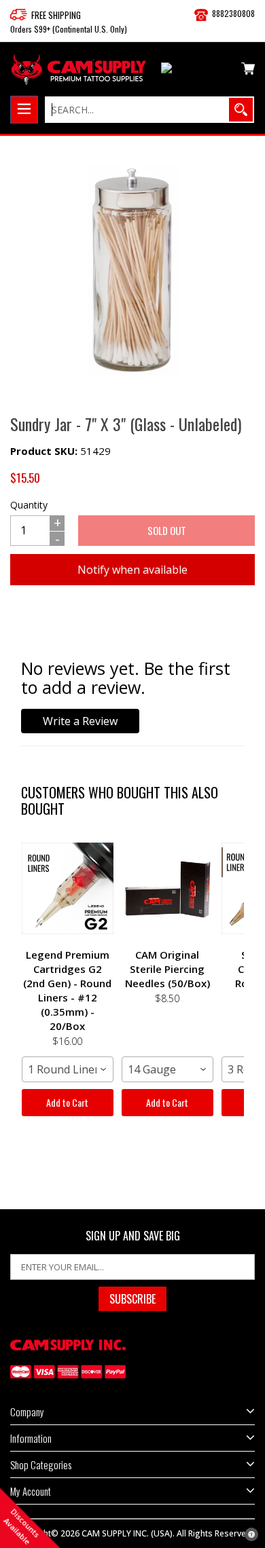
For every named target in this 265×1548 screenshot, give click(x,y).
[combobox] (67, 1069)
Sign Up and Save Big (133, 1236)
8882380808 (233, 13)
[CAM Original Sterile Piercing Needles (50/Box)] (167, 888)
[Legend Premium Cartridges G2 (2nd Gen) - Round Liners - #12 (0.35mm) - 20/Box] (67, 888)
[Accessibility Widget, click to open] (251, 1534)
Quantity (29, 504)
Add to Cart (67, 1102)
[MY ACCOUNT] (196, 70)
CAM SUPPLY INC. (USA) (127, 1533)
